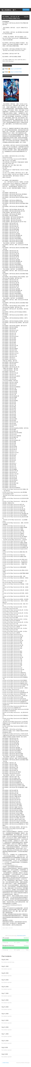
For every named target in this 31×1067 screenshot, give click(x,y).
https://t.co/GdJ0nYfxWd (16, 72)
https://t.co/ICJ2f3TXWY (16, 68)
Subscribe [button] (26, 16)
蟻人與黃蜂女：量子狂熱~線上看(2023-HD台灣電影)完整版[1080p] (11, 17)
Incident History (5, 1062)
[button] (25, 10)
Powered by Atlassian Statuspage (22, 1062)
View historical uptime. (21, 935)
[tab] (3, 940)
